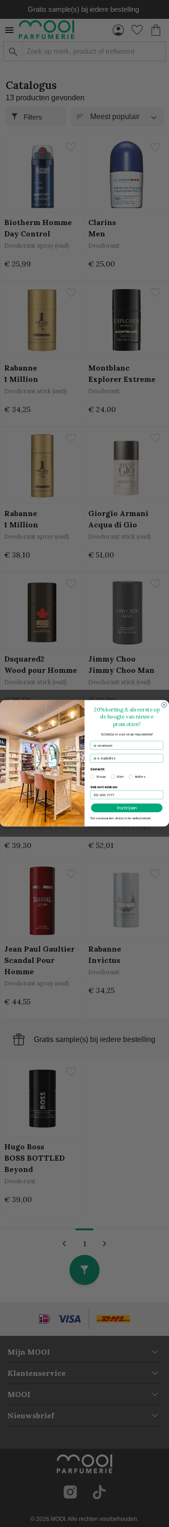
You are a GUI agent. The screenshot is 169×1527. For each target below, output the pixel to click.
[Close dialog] (164, 705)
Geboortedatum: (104, 787)
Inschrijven (127, 808)
